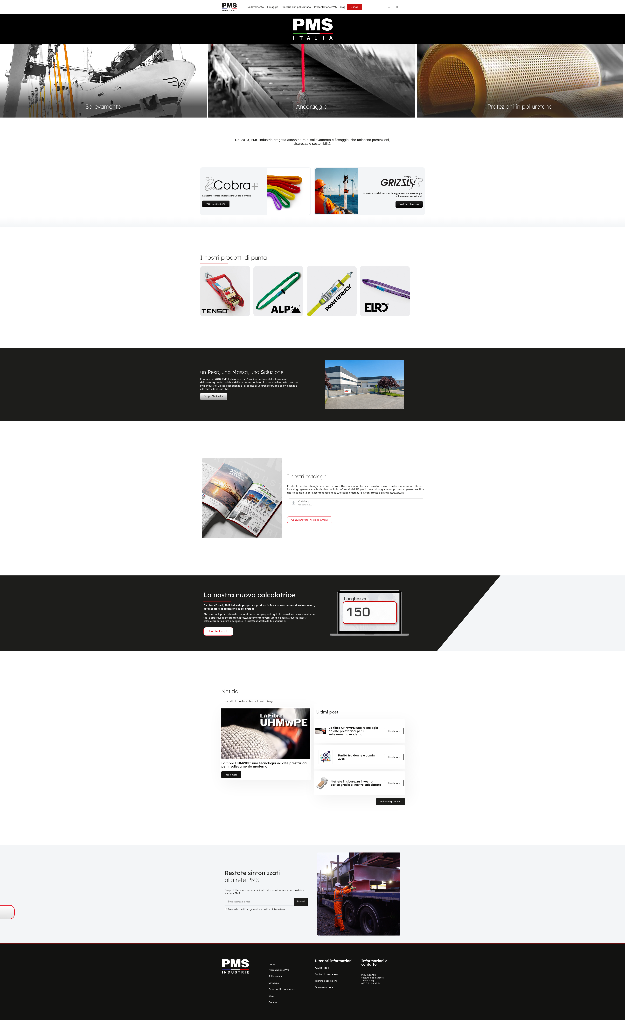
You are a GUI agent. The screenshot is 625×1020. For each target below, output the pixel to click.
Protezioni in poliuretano (282, 989)
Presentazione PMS (279, 969)
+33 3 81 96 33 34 (370, 983)
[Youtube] (241, 915)
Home (272, 964)
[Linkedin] (227, 915)
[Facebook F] (234, 915)
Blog (271, 995)
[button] (382, 7)
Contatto (273, 1002)
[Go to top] (618, 912)
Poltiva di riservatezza (327, 974)
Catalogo (304, 501)
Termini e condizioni (326, 980)
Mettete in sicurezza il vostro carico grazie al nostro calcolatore (356, 783)
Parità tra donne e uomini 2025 (356, 757)
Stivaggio (274, 982)
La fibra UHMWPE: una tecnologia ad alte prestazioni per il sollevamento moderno (264, 764)
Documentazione (324, 987)
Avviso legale (322, 967)
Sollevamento (276, 976)
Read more (231, 774)
